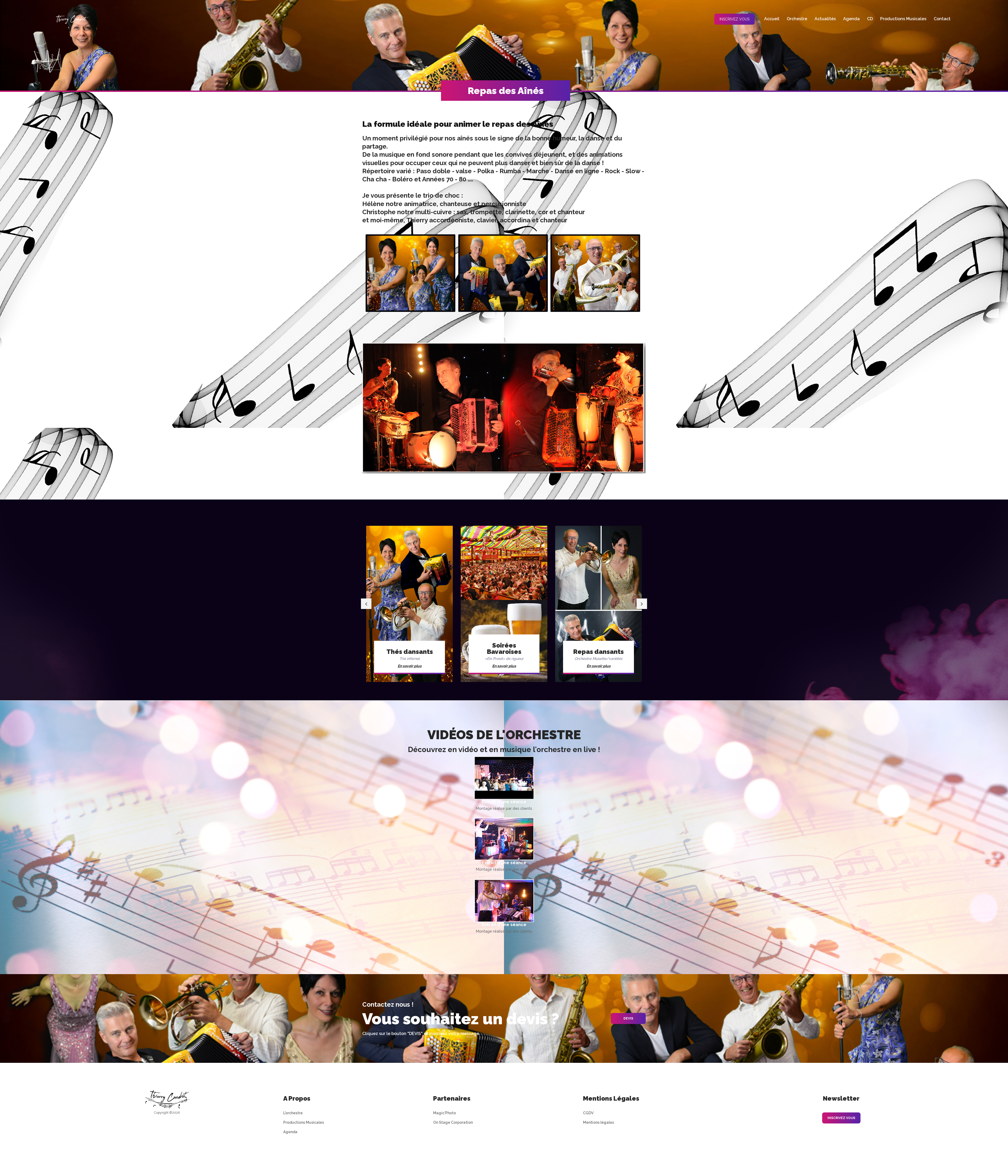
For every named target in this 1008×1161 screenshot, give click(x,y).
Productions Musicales (303, 1122)
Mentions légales (598, 1122)
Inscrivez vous (734, 19)
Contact (942, 18)
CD (870, 18)
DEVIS (628, 1018)
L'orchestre (293, 1113)
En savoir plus (411, 666)
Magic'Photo (444, 1113)
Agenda (851, 18)
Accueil (771, 18)
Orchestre (797, 18)
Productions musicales (903, 18)
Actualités (825, 18)
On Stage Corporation (453, 1122)
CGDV (588, 1113)
